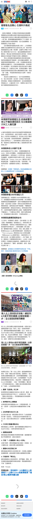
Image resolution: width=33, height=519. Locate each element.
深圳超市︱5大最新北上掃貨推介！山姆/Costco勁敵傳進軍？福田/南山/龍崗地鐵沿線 (16, 472)
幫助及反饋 (18, 505)
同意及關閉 (26, 515)
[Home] (7, 1)
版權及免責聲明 (19, 503)
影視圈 (2, 127)
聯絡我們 (3, 503)
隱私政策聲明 (4, 508)
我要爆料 (18, 508)
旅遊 (2, 321)
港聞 (2, 28)
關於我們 (3, 505)
